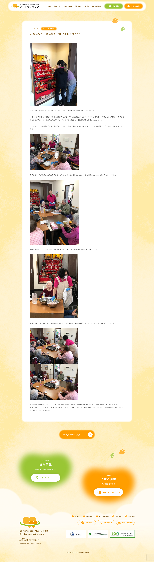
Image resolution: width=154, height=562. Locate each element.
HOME (49, 6)
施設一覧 (57, 6)
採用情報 (115, 6)
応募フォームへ (45, 478)
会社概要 (78, 6)
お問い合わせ (96, 6)
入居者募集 (135, 6)
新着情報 (86, 6)
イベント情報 (67, 6)
